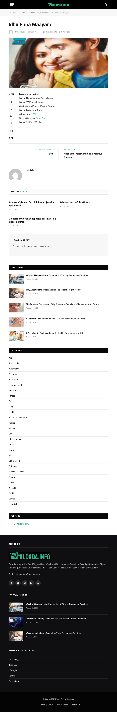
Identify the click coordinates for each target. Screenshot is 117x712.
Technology (14, 659)
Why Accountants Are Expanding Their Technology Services (53, 290)
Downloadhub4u (21, 524)
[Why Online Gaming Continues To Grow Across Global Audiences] (16, 622)
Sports (12, 477)
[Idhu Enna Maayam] (58, 63)
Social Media (14, 461)
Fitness (12, 396)
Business (13, 374)
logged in (28, 246)
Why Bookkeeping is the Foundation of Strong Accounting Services (57, 275)
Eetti (51, 154)
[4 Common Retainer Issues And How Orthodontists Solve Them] (16, 322)
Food (11, 401)
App (10, 358)
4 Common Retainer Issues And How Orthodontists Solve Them (55, 319)
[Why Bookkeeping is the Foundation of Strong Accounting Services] (16, 279)
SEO (11, 455)
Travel (11, 482)
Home (42, 705)
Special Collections (17, 472)
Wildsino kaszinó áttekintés (75, 202)
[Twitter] (11, 109)
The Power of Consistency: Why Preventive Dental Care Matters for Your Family (62, 304)
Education (13, 379)
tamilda (21, 32)
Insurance (13, 423)
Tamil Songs (42, 118)
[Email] (11, 131)
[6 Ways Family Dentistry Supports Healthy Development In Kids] (16, 336)
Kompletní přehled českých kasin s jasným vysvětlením (31, 204)
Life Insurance (15, 439)
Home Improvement (18, 417)
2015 (34, 114)
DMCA (50, 705)
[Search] (105, 4)
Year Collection (15, 504)
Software (13, 466)
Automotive (14, 369)
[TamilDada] (58, 4)
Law (10, 434)
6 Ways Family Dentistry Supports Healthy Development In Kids (55, 333)
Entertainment (15, 385)
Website (12, 488)
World (11, 493)
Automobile (14, 363)
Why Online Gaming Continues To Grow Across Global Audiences (56, 618)
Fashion (12, 390)
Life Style (13, 444)
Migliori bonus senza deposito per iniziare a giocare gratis (32, 220)
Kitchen (12, 428)
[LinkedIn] (11, 116)
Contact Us (75, 705)
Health (12, 412)
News (11, 450)
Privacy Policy (62, 705)
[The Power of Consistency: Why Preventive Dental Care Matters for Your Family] (16, 307)
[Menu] (12, 4)
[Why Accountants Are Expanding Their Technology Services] (16, 293)
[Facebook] (11, 102)
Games (12, 499)
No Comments (51, 32)
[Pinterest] (11, 123)
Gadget (12, 407)
